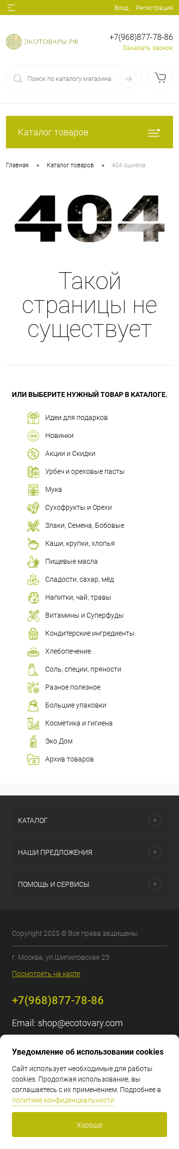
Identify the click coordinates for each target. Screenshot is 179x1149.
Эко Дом (59, 741)
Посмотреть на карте (46, 974)
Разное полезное (72, 687)
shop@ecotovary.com (80, 1023)
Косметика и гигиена (79, 723)
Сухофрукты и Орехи (78, 507)
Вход (121, 7)
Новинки (59, 435)
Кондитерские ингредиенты (90, 633)
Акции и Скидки (70, 453)
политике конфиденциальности (63, 1100)
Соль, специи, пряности (83, 669)
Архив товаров (69, 759)
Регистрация (154, 7)
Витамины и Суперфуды (84, 615)
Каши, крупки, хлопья (80, 543)
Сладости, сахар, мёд (79, 579)
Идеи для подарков (76, 417)
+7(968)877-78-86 (141, 37)
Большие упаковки (75, 705)
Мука (53, 489)
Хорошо (89, 1125)
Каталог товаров (53, 132)
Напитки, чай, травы (78, 597)
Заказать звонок (148, 47)
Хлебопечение (68, 651)
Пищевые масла (71, 561)
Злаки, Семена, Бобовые (84, 525)
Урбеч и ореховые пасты (85, 471)
